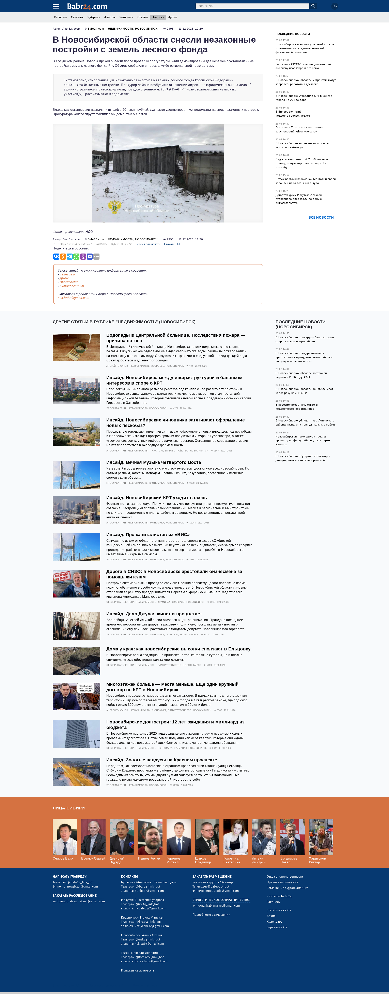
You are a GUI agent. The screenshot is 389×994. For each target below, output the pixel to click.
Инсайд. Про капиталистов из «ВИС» (148, 534)
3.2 (77, 985)
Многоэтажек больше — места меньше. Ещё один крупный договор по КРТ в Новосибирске (172, 687)
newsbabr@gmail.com (82, 886)
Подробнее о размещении (211, 914)
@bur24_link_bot (148, 886)
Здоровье (157, 366)
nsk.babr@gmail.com (73, 298)
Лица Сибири (69, 808)
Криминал (164, 602)
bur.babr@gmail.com (149, 890)
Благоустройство (176, 450)
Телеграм (67, 274)
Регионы (60, 17)
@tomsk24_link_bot (150, 957)
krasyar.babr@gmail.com (152, 926)
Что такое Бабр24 (279, 896)
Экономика (156, 483)
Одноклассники (72, 286)
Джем (64, 278)
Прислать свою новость (137, 970)
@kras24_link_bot (148, 921)
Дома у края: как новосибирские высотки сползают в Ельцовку (178, 648)
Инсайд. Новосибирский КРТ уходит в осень (156, 497)
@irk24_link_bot (147, 904)
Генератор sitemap (145, 985)
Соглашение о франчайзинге (287, 888)
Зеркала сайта (277, 927)
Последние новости (293, 33)
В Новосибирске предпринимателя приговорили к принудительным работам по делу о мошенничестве (304, 357)
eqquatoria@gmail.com (222, 890)
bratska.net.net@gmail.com (85, 901)
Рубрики (93, 17)
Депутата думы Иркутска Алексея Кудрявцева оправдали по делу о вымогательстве (299, 198)
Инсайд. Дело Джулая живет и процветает (154, 613)
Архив (172, 17)
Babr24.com (96, 28)
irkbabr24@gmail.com (150, 908)
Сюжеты (77, 17)
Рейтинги (126, 17)
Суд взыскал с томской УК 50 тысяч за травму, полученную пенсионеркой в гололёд (302, 163)
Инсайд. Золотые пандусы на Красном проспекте (161, 759)
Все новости (321, 217)
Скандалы (178, 602)
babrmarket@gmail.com (223, 905)
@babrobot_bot (218, 886)
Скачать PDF (172, 244)
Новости (158, 17)
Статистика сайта (279, 910)
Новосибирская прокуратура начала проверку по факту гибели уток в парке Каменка (303, 440)
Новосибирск (146, 28)
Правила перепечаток (283, 882)
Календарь (274, 921)
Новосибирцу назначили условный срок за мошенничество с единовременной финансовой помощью (305, 48)
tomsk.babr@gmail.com (151, 961)
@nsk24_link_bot (148, 939)
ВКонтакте (69, 282)
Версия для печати (148, 244)
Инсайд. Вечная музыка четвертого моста (153, 462)
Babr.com (87, 6)
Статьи (142, 17)
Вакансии (274, 902)
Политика (172, 634)
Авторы (109, 17)
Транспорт (156, 450)
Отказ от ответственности (285, 876)
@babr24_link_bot (80, 882)
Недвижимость (120, 28)
